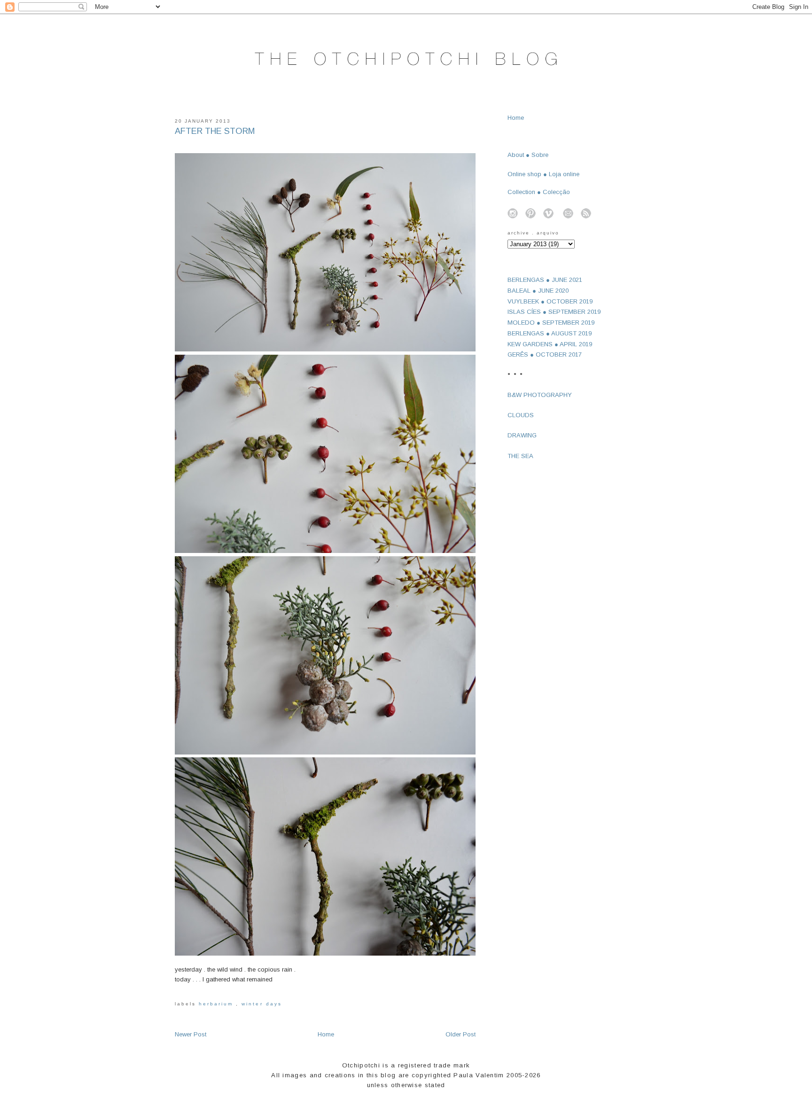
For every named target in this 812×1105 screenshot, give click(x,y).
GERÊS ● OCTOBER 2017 (545, 354)
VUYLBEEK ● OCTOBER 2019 (550, 301)
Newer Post (190, 1034)
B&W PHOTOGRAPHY (540, 394)
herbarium (217, 1003)
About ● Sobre (528, 154)
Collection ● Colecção (539, 191)
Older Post (460, 1034)
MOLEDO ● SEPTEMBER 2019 (551, 322)
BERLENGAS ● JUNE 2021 (545, 279)
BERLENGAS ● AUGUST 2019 (550, 333)
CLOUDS (521, 415)
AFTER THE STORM (215, 131)
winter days (261, 1003)
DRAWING (522, 435)
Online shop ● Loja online (543, 174)
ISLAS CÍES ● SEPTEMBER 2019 (554, 311)
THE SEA (520, 455)
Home (326, 1034)
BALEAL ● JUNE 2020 (538, 290)
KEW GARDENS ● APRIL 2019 (550, 344)
